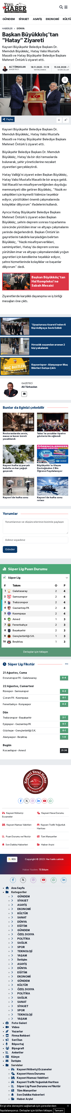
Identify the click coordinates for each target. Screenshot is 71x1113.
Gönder (10, 549)
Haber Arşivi (47, 844)
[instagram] (33, 880)
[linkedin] (64, 880)
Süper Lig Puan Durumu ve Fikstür (39, 1086)
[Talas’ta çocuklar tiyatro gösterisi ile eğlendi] (52, 422)
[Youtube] (44, 801)
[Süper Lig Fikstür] (66, 664)
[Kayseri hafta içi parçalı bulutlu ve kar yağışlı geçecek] (18, 454)
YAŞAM (22, 955)
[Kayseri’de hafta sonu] (18, 486)
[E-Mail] (24, 394)
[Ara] (61, 7)
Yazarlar (17, 1031)
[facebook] (13, 880)
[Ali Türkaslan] (11, 389)
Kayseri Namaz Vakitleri (19, 825)
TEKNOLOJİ (24, 951)
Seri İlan (16, 1040)
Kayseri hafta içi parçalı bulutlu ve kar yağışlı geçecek (16, 468)
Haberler (7, 28)
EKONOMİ (52, 19)
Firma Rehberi (20, 1035)
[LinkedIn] (38, 801)
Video (15, 1027)
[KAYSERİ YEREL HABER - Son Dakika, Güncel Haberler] (14, 7)
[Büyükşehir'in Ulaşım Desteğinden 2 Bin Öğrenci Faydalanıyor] (52, 454)
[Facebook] (20, 801)
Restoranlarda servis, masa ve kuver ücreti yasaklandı (15, 436)
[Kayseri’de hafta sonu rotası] (52, 486)
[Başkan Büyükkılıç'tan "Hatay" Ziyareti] (35, 95)
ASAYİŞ (37, 19)
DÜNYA (21, 28)
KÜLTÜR (22, 913)
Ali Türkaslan (29, 387)
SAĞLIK (22, 942)
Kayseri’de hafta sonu (15, 497)
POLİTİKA (23, 938)
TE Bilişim (43, 869)
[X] (26, 801)
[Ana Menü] (66, 7)
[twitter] (23, 880)
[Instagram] (32, 801)
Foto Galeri (19, 1023)
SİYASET (24, 19)
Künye (15, 1056)
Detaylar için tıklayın (35, 651)
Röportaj (17, 1044)
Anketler (17, 1052)
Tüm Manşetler (49, 836)
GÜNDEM (8, 19)
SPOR (21, 947)
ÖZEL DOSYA (25, 934)
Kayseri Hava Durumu (52, 813)
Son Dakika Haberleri (17, 844)
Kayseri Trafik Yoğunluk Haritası (51, 827)
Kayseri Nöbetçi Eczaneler (12, 815)
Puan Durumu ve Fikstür (18, 836)
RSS (13, 859)
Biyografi (17, 1048)
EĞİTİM (22, 926)
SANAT (22, 917)
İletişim (22, 959)
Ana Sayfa (18, 888)
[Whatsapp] (50, 801)
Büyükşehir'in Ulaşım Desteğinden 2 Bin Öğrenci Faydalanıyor (49, 468)
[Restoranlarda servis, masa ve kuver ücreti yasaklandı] (18, 422)
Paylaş (9, 119)
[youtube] (43, 880)
